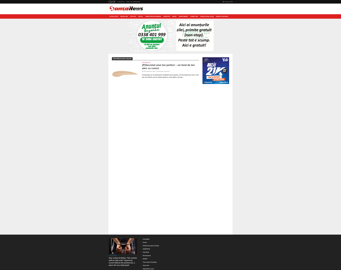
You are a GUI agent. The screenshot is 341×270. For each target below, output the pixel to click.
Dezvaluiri (124, 16)
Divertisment (183, 16)
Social (140, 16)
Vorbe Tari (194, 16)
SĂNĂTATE (166, 16)
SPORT (174, 16)
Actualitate (113, 16)
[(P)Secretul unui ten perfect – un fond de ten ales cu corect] (125, 70)
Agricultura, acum (207, 16)
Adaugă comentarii (164, 71)
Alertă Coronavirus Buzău (151, 245)
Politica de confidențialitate (133, 1)
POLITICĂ (133, 16)
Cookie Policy (121, 1)
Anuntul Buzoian (222, 16)
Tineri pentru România (153, 16)
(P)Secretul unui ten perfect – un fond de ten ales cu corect (168, 67)
